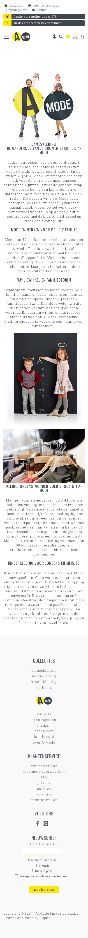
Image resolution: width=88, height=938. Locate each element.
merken (44, 725)
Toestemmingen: (42, 860)
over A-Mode (44, 742)
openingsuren (17, 10)
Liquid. (45, 918)
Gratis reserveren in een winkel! (38, 23)
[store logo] (21, 36)
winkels (44, 714)
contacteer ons (44, 766)
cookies (44, 788)
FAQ (44, 777)
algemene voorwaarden (44, 771)
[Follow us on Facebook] (39, 823)
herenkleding (44, 676)
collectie (44, 687)
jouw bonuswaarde (45, 5)
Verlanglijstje (68, 37)
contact (42, 10)
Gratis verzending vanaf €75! (36, 16)
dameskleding (44, 670)
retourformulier (44, 800)
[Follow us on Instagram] (48, 823)
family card (44, 736)
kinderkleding (44, 682)
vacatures (44, 794)
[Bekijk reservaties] (75, 37)
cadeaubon (15, 5)
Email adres (42, 844)
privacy (44, 783)
